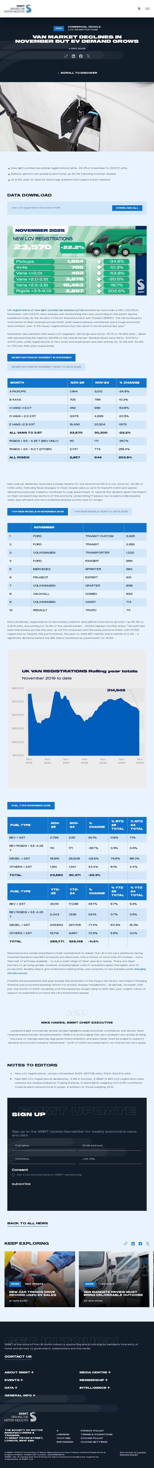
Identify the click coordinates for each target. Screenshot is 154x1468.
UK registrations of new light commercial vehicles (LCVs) (45, 310)
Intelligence (92, 1388)
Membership (91, 1380)
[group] (40, 1279)
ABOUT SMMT (17, 1372)
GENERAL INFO (18, 1395)
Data (9, 1388)
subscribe (21, 1183)
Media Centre (93, 1372)
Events (12, 1380)
